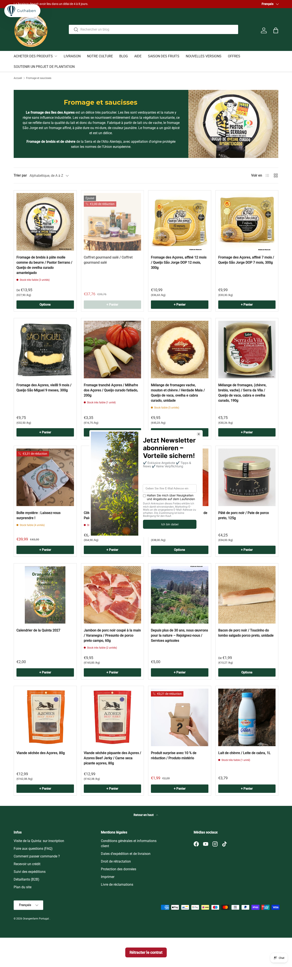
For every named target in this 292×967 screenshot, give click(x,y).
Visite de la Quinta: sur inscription (39, 841)
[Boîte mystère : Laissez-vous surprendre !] (45, 477)
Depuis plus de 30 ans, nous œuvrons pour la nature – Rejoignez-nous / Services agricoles (179, 635)
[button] (275, 30)
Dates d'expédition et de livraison (125, 854)
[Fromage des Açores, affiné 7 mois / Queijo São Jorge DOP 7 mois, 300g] (247, 222)
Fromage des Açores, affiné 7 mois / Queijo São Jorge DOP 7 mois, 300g (246, 259)
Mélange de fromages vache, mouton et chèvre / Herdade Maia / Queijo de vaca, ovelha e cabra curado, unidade (178, 393)
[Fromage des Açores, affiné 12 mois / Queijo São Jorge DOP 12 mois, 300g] (179, 222)
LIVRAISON (72, 56)
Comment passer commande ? (37, 856)
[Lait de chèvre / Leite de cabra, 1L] (247, 717)
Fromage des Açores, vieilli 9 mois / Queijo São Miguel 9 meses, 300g (43, 387)
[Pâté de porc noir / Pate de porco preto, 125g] (247, 477)
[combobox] (153, 29)
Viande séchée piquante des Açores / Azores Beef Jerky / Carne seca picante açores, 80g (112, 758)
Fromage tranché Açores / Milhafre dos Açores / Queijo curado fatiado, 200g (111, 390)
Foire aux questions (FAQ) (33, 849)
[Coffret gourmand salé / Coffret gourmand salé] (112, 222)
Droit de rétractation (116, 861)
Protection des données (118, 869)
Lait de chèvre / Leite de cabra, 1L (244, 753)
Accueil (18, 78)
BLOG (123, 56)
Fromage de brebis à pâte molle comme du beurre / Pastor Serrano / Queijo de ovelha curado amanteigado (44, 265)
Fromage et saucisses (38, 78)
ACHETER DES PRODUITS (33, 56)
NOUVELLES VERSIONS (203, 56)
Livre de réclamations (117, 884)
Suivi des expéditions (30, 872)
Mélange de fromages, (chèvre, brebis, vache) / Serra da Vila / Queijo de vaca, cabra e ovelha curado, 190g (242, 393)
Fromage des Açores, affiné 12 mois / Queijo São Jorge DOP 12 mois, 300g (178, 262)
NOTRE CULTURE (100, 56)
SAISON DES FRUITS (163, 56)
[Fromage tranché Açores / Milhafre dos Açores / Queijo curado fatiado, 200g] (112, 349)
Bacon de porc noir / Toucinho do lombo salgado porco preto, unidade (246, 632)
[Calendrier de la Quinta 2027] (45, 595)
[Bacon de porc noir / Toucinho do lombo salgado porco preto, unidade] (247, 595)
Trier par (20, 175)
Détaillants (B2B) (26, 879)
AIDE (138, 56)
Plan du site (22, 887)
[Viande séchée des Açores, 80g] (45, 717)
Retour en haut (144, 815)
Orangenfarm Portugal (36, 918)
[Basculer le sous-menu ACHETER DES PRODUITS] (55, 56)
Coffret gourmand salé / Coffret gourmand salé (108, 259)
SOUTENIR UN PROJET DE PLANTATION (44, 67)
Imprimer (107, 877)
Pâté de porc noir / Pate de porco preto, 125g (243, 515)
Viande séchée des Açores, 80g (40, 753)
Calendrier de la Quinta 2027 (38, 630)
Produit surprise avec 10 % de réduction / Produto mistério (173, 755)
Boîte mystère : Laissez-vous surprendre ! (38, 515)
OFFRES (234, 56)
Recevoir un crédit (27, 864)
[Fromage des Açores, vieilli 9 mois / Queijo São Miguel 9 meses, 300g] (45, 349)
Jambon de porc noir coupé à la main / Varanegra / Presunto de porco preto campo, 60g (112, 635)
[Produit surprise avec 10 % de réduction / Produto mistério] (179, 717)
